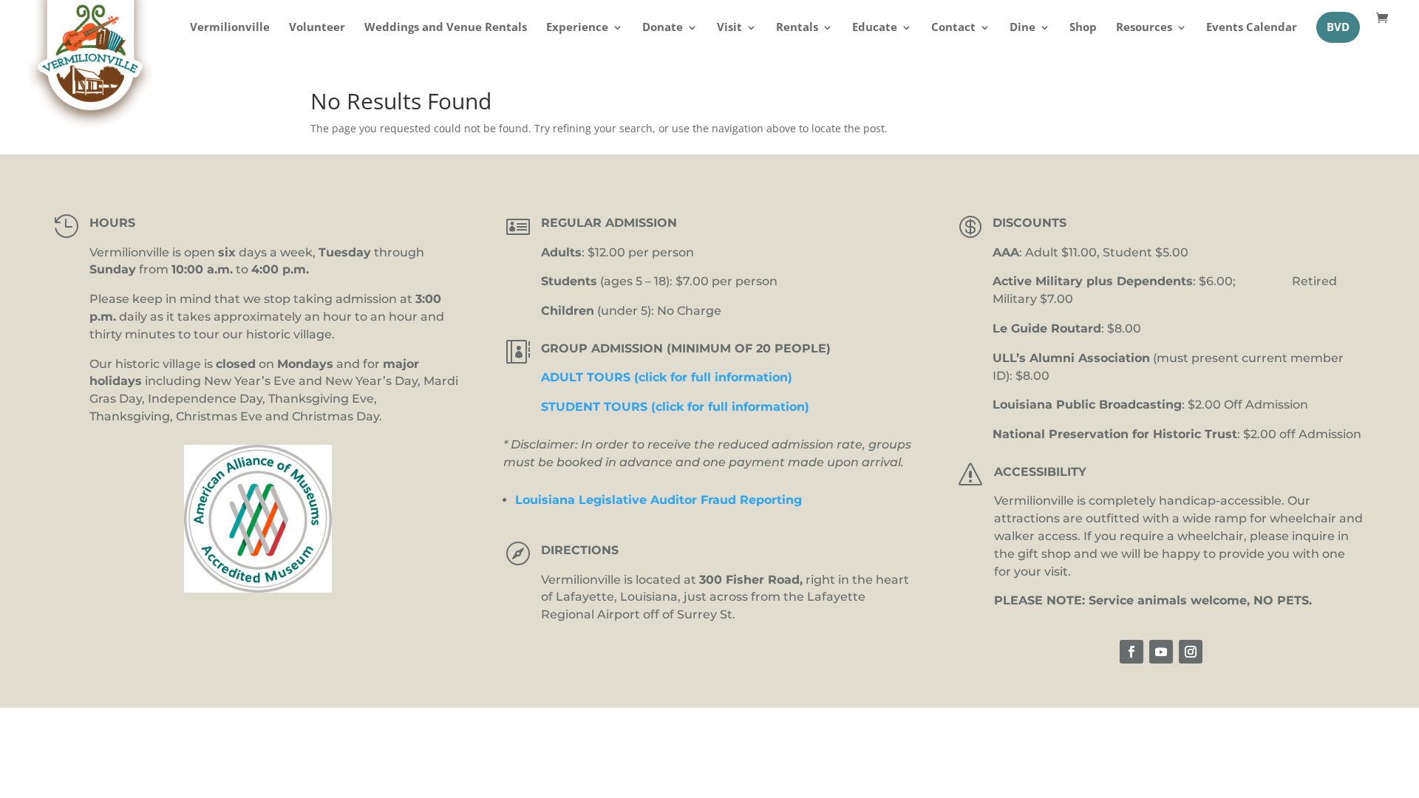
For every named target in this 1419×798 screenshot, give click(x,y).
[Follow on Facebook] (1131, 652)
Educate (874, 28)
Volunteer (317, 28)
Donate (662, 28)
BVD (1338, 27)
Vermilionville (230, 28)
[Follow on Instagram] (1190, 652)
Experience (577, 28)
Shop (1083, 28)
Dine (1022, 28)
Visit (729, 28)
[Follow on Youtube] (1161, 652)
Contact (953, 28)
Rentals (797, 28)
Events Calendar (1251, 28)
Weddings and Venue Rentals (445, 28)
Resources (1144, 28)
